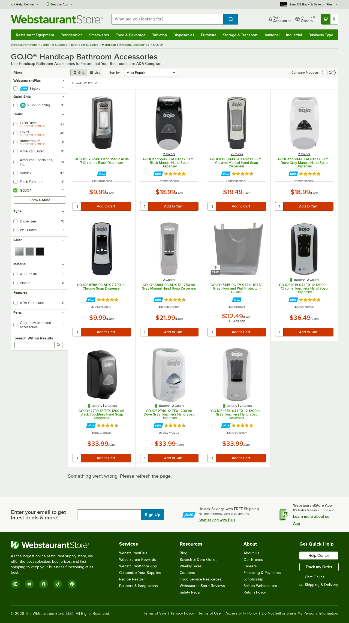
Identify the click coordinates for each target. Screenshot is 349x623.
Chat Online (315, 577)
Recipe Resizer (132, 579)
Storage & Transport (240, 35)
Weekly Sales (191, 566)
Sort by (114, 72)
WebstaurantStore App (138, 566)
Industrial (294, 35)
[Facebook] (43, 584)
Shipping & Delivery (321, 585)
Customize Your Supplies (140, 573)
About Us (251, 553)
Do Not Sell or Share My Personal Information (300, 613)
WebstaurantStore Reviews (202, 586)
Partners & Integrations (138, 586)
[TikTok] (57, 584)
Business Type (320, 35)
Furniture (208, 35)
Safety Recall (190, 592)
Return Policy (254, 592)
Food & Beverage (131, 35)
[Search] (58, 345)
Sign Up (152, 514)
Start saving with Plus (216, 520)
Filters (18, 72)
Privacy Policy (182, 613)
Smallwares (99, 35)
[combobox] (167, 19)
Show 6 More (39, 200)
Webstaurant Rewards (137, 560)
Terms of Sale (155, 613)
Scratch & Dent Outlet (198, 560)
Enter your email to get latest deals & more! (38, 514)
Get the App (59, 4)
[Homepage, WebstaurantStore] (57, 19)
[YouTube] (29, 584)
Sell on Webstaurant (260, 586)
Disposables (183, 35)
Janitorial (271, 35)
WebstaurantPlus (133, 553)
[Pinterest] (72, 584)
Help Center (25, 4)
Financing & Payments (262, 573)
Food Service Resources (200, 579)
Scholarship (253, 579)
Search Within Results (33, 338)
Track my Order (319, 567)
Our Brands (253, 560)
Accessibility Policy (241, 613)
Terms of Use (209, 613)
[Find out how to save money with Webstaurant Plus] (102, 173)
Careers (250, 566)
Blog (183, 553)
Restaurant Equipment (35, 35)
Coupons (187, 573)
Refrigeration (72, 35)
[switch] (329, 72)
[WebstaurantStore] (56, 544)
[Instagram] (15, 584)
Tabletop (159, 35)
